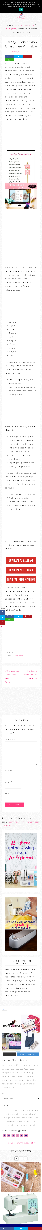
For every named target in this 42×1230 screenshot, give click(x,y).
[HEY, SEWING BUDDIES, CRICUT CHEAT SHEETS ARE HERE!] (30, 1024)
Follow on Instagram (29, 1054)
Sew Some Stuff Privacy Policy (21, 1143)
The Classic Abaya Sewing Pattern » (30, 675)
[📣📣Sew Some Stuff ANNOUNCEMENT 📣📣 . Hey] (11, 1024)
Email (8, 782)
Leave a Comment (28, 52)
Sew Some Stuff (21, 15)
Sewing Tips (19, 655)
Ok (21, 9)
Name (8, 771)
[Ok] (40, 6)
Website (9, 793)
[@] (7, 1011)
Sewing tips (17, 653)
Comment (10, 739)
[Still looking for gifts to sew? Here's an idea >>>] (11, 1042)
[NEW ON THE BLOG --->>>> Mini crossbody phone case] (30, 1042)
